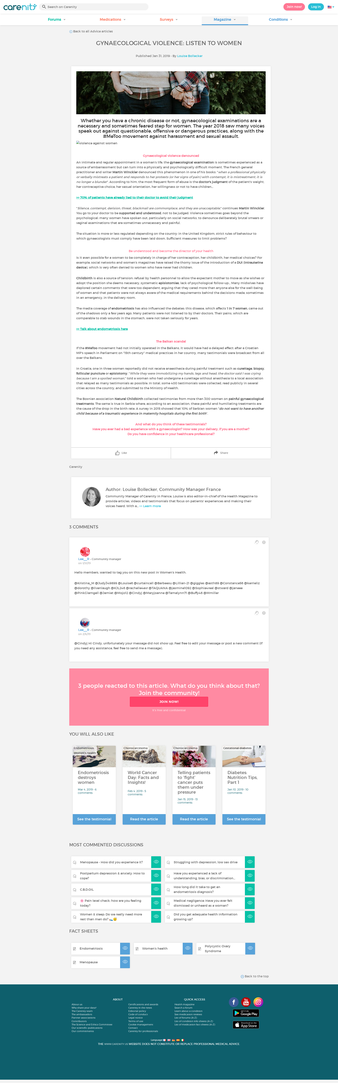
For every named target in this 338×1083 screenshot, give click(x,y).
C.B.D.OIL (87, 889)
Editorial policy (137, 1011)
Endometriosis (91, 948)
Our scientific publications (87, 1027)
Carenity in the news (140, 1007)
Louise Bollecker (189, 56)
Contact (133, 1027)
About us (77, 1004)
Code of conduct (138, 1014)
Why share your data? (84, 1007)
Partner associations (83, 1017)
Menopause (89, 962)
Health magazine (184, 1004)
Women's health (155, 948)
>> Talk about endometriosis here (102, 329)
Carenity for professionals (143, 1031)
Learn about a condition (188, 1011)
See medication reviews (188, 1014)
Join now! (294, 7)
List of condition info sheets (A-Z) (193, 1021)
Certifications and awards (143, 1004)
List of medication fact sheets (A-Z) (194, 1024)
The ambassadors (82, 1014)
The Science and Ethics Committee (92, 1024)
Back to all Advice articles (92, 31)
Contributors (79, 1021)
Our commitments (83, 1031)
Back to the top (256, 976)
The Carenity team (82, 1011)
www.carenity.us (116, 1044)
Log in (316, 7)
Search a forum (183, 1007)
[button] (57, 20)
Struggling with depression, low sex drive (205, 862)
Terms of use (135, 1021)
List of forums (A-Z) (185, 1017)
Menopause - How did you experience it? (111, 862)
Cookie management (140, 1024)
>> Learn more (150, 506)
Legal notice (135, 1017)
